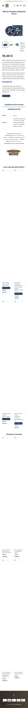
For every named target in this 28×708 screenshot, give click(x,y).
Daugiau (4, 292)
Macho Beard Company (15, 141)
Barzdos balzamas (16, 137)
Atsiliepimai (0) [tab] (14, 109)
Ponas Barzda (17, 704)
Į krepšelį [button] (4, 556)
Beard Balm (12, 139)
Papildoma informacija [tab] (14, 104)
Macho (17, 139)
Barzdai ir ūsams (15, 135)
